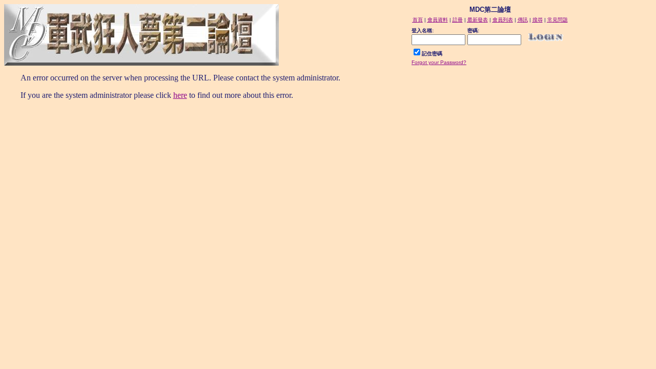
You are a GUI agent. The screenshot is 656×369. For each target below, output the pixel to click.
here (180, 95)
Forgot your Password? (439, 62)
